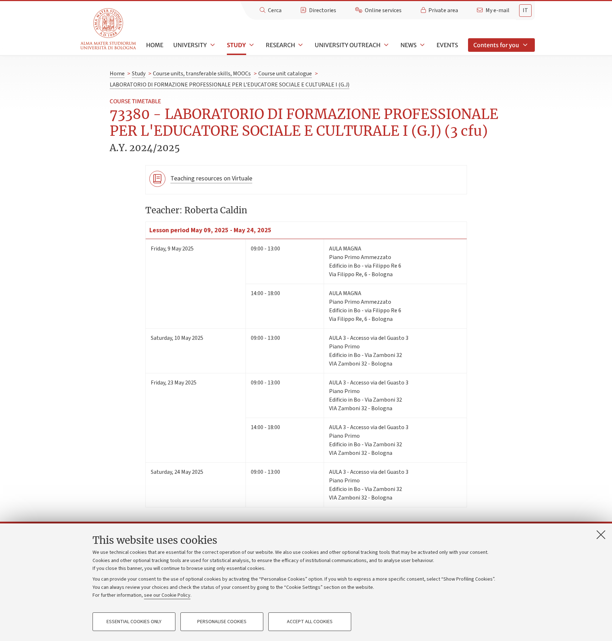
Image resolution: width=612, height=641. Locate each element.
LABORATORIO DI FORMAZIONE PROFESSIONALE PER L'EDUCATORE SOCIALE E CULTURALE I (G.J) (229, 85)
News (408, 45)
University (190, 45)
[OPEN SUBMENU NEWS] (422, 45)
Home (154, 45)
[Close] (601, 534)
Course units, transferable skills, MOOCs (202, 74)
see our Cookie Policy (167, 595)
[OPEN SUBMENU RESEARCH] (300, 45)
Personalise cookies (222, 621)
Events (447, 45)
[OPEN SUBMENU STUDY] (251, 45)
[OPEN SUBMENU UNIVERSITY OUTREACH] (385, 45)
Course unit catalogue (285, 74)
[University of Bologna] (109, 29)
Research (280, 45)
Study (236, 45)
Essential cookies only (133, 621)
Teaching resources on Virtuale (211, 178)
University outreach (347, 45)
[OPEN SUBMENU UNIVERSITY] (212, 45)
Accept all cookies (310, 621)
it (525, 10)
